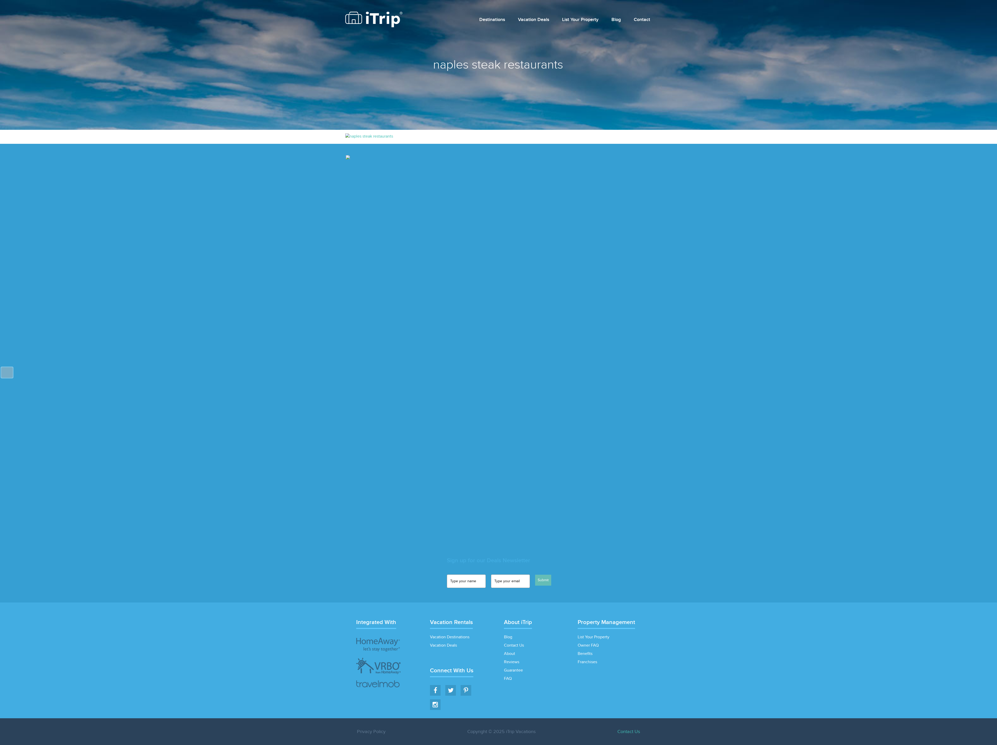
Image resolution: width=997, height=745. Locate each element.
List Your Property (580, 19)
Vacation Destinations (449, 637)
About (509, 653)
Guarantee (513, 670)
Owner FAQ (588, 645)
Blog (616, 19)
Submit (543, 580)
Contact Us (514, 645)
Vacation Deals (533, 19)
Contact (642, 19)
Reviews (511, 662)
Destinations (492, 19)
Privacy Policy (371, 731)
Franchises (587, 662)
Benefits (585, 653)
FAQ (508, 678)
